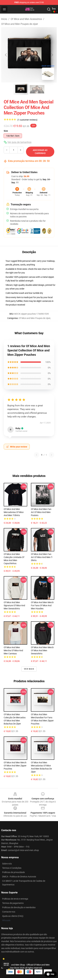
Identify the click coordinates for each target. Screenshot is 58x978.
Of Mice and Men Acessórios (26, 19)
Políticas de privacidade (13, 872)
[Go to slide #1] (21, 89)
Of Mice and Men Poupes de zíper (19, 24)
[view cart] (54, 9)
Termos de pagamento (13, 903)
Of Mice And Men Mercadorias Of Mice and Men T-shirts (14, 512)
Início (4, 19)
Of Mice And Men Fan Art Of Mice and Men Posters (41, 512)
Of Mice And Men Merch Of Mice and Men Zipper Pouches (15, 765)
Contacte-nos (8, 911)
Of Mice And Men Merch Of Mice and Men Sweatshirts (42, 650)
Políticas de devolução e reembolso (19, 907)
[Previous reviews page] (36, 455)
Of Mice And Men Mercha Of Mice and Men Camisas (13, 650)
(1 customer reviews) (27, 120)
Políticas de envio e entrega (15, 899)
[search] (49, 9)
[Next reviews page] (51, 455)
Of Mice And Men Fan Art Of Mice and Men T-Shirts (42, 557)
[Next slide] (52, 55)
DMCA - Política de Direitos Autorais (19, 876)
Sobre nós (7, 863)
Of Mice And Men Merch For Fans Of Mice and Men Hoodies (42, 605)
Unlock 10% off (6, 964)
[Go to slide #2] (37, 89)
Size (6, 131)
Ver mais (29, 669)
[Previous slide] (6, 55)
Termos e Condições (11, 868)
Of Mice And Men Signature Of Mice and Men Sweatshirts (14, 605)
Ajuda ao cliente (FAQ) (12, 916)
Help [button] (52, 974)
